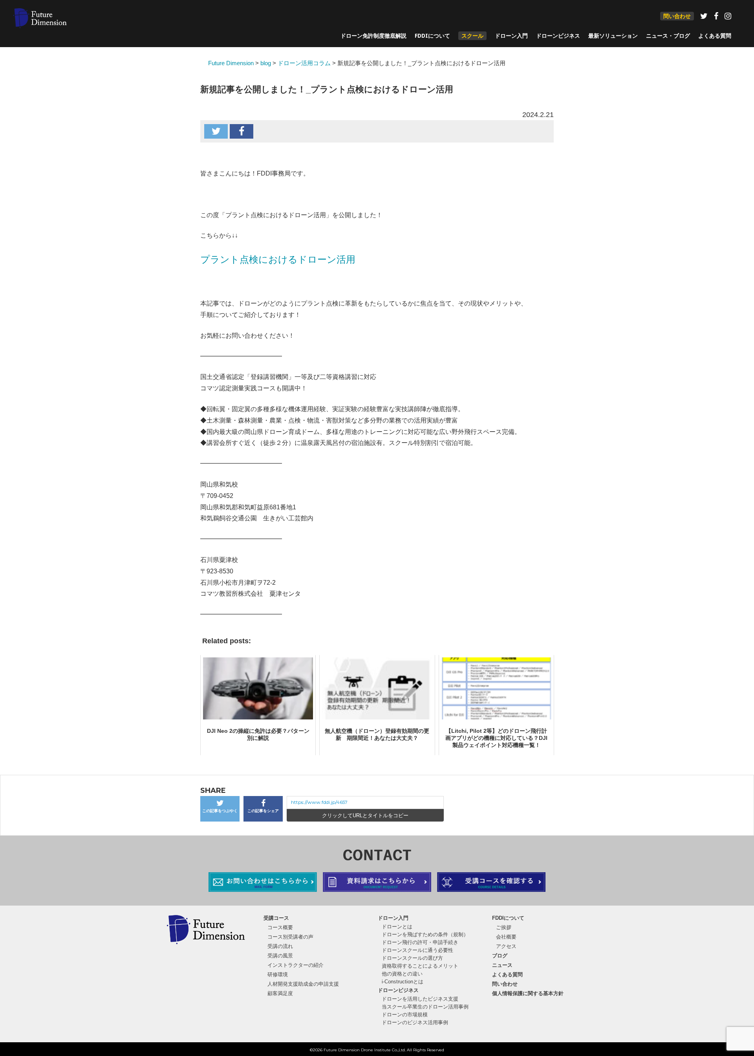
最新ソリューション (613, 35)
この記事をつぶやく (220, 811)
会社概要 (506, 937)
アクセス (506, 946)
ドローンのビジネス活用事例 (415, 1022)
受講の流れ (280, 946)
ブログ (499, 956)
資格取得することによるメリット (420, 966)
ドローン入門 (511, 35)
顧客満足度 (280, 993)
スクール (472, 35)
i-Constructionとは (402, 982)
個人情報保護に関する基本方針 (528, 993)
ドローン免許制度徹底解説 (373, 35)
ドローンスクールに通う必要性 (417, 950)
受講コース (276, 918)
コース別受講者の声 (290, 937)
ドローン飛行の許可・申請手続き (420, 942)
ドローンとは (397, 927)
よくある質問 (714, 35)
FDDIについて (432, 35)
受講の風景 (280, 956)
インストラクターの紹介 (295, 965)
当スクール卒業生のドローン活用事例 (425, 1007)
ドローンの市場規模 (405, 1015)
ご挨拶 (503, 927)
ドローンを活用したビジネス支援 (420, 999)
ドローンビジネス (558, 35)
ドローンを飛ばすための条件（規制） (425, 934)
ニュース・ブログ (668, 35)
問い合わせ (677, 16)
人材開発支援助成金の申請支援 (303, 984)
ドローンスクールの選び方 (412, 958)
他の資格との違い (402, 974)
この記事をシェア (263, 811)
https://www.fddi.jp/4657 (319, 802)
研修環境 (277, 974)
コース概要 (280, 927)
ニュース (502, 965)
